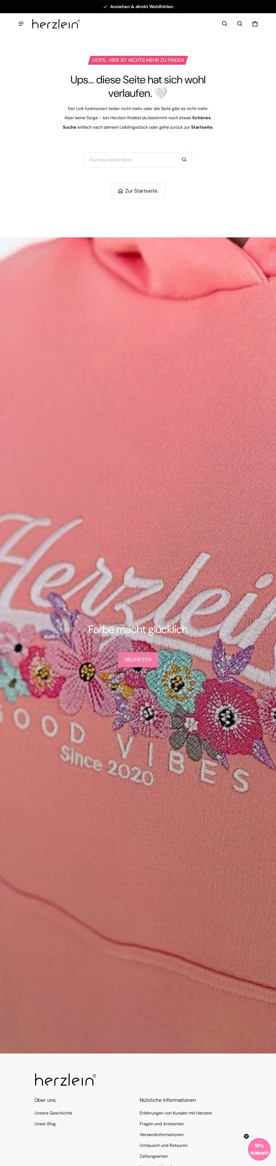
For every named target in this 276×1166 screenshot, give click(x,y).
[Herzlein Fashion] (56, 24)
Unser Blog (45, 1124)
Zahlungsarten (154, 1156)
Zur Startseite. (141, 190)
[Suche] (184, 159)
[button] (224, 23)
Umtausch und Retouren (164, 1145)
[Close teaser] (246, 1136)
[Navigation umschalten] (21, 23)
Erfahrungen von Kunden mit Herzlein (176, 1113)
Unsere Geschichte (53, 1113)
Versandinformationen (162, 1134)
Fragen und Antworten (162, 1124)
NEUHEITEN (138, 659)
